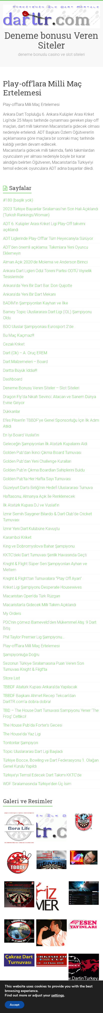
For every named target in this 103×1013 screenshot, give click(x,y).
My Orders (12, 613)
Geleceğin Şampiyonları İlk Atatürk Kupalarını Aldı (45, 443)
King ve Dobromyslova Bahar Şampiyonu (38, 546)
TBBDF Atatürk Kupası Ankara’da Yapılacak (40, 687)
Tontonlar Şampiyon (20, 742)
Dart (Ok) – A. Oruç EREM (25, 353)
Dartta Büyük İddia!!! (20, 370)
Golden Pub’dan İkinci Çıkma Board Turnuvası (42, 452)
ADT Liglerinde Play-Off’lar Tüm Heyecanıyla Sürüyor (48, 238)
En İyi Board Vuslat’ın (21, 435)
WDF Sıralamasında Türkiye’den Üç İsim (37, 783)
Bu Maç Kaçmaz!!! (18, 335)
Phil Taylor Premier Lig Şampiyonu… (33, 637)
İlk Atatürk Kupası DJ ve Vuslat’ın (31, 505)
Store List (11, 678)
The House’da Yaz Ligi (22, 734)
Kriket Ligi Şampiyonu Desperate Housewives (42, 587)
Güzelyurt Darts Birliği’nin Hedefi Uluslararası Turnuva (48, 487)
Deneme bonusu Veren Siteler (51, 40)
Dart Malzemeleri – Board (25, 361)
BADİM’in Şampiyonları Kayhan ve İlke (35, 303)
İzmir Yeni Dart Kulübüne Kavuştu (31, 528)
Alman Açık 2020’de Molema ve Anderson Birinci (45, 262)
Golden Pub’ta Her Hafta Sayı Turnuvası (37, 478)
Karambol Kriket (17, 537)
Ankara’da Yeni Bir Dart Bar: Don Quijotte (37, 285)
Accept (14, 1005)
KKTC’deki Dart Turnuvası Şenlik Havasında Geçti (45, 555)
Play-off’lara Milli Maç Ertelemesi (31, 645)
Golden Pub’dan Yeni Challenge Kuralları (37, 461)
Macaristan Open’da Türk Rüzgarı (31, 596)
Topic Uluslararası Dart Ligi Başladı (32, 751)
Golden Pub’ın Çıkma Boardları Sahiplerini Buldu (43, 470)
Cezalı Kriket (13, 344)
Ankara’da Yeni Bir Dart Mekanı (29, 294)
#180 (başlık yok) (18, 200)
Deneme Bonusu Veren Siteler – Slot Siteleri (41, 388)
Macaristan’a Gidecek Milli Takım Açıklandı (39, 604)
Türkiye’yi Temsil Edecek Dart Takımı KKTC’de (42, 775)
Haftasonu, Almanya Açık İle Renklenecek (39, 496)
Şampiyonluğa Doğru (21, 654)
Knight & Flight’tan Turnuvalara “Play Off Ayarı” (42, 578)
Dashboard (12, 379)
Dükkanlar (11, 411)
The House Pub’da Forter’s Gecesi (32, 725)
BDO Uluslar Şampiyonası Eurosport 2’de (38, 326)
